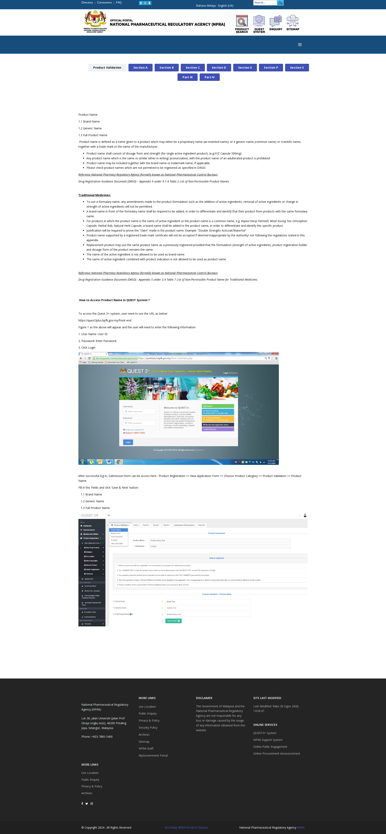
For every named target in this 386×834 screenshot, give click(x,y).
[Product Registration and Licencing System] (259, 24)
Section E (245, 67)
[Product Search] (242, 24)
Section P (271, 67)
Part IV (210, 77)
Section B (167, 67)
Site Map (171, 827)
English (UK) (225, 5)
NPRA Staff (146, 748)
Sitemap (144, 741)
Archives (86, 793)
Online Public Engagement (270, 747)
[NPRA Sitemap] (293, 24)
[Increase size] (141, 3)
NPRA (301, 827)
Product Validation (107, 67)
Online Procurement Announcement (276, 753)
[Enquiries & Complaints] (276, 24)
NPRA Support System (267, 740)
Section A (140, 67)
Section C (193, 67)
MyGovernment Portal (153, 755)
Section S (297, 67)
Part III (187, 77)
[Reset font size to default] (145, 3)
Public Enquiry (90, 779)
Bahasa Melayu (206, 5)
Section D (219, 67)
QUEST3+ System (264, 733)
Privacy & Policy (91, 786)
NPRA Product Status (193, 827)
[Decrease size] (149, 3)
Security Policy (148, 727)
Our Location (90, 773)
